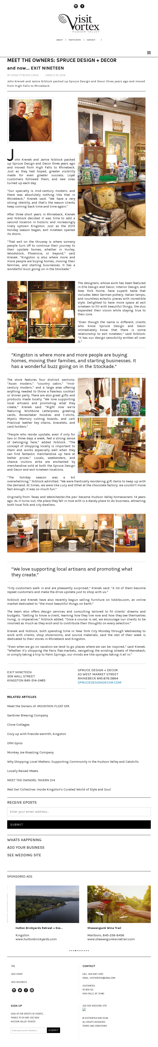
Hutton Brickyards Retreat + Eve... (35, 928)
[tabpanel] (43, 916)
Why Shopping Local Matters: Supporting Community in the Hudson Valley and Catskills (73, 762)
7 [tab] (80, 950)
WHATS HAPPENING (24, 840)
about (59, 39)
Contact (91, 39)
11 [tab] (88, 950)
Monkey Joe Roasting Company (30, 752)
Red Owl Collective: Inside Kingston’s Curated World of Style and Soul (59, 789)
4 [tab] (75, 950)
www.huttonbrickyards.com (31, 939)
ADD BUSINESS (19, 982)
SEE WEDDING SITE (24, 855)
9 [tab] (84, 950)
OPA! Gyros (15, 743)
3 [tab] (73, 950)
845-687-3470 (95, 974)
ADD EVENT (17, 974)
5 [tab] (77, 950)
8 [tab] (82, 950)
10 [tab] (86, 950)
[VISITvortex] (79, 31)
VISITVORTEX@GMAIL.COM (102, 978)
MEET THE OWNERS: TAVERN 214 (31, 780)
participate (75, 39)
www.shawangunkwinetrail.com (106, 939)
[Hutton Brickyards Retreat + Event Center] (43, 904)
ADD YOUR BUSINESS (25, 847)
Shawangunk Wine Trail (100, 928)
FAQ (13, 966)
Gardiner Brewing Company (27, 715)
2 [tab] (71, 950)
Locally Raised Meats (22, 771)
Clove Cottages (18, 725)
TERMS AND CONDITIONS (94, 1026)
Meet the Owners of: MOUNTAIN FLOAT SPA (38, 706)
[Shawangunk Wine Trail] (115, 904)
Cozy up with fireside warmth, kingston (36, 734)
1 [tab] (69, 950)
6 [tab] (79, 950)
